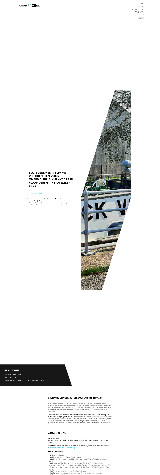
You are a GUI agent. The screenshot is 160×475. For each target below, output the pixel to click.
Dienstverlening (136, 9)
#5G (28, 193)
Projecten (139, 12)
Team (141, 15)
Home (141, 4)
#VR (31, 193)
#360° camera (38, 193)
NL (140, 18)
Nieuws (140, 7)
